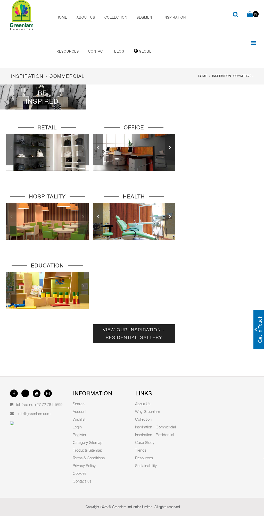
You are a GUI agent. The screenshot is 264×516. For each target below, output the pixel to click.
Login (77, 427)
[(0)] (250, 15)
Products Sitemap (87, 450)
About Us (142, 403)
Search (79, 403)
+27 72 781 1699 (48, 404)
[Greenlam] (29, 15)
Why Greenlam (147, 411)
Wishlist (79, 419)
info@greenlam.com (34, 413)
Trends (140, 450)
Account (79, 411)
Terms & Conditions (89, 457)
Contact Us (82, 481)
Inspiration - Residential (154, 434)
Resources (144, 457)
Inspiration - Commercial (155, 427)
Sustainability (146, 465)
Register (79, 434)
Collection (143, 419)
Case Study (144, 442)
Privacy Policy (84, 465)
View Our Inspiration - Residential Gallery (134, 333)
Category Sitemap (88, 442)
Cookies (79, 473)
